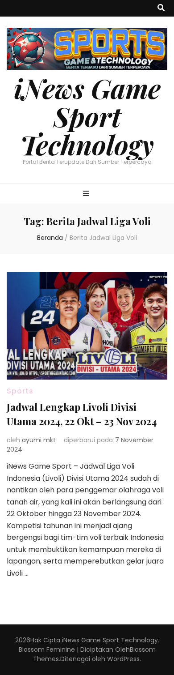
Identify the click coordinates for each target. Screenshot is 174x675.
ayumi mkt (39, 440)
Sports (20, 391)
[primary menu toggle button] (87, 194)
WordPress (123, 658)
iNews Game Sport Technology (87, 116)
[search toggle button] (161, 8)
